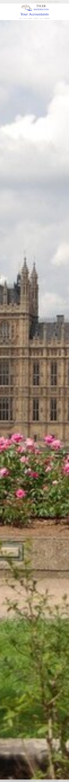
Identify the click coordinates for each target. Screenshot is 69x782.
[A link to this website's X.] (58, 2)
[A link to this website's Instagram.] (56, 2)
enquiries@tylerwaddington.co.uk (40, 1)
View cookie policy (55, 780)
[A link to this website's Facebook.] (54, 2)
